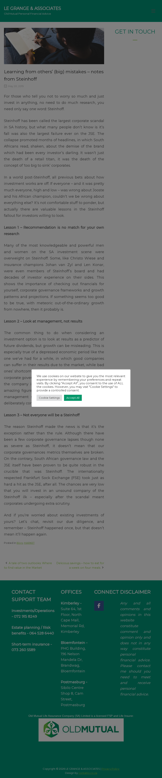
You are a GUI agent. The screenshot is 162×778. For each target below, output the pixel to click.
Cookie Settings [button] (49, 397)
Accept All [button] (72, 397)
